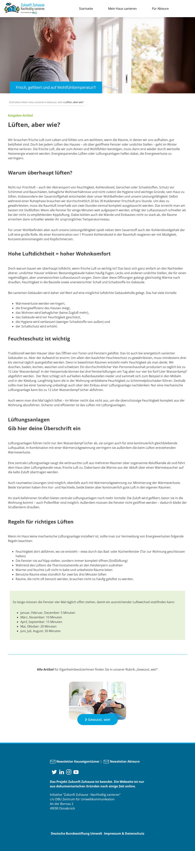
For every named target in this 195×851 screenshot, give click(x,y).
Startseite (86, 8)
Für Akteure (160, 8)
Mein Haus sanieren (122, 8)
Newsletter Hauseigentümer (77, 761)
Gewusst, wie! (54, 102)
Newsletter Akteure (124, 761)
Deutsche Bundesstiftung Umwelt (76, 833)
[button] (97, 719)
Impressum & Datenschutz (124, 833)
